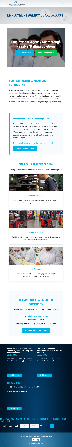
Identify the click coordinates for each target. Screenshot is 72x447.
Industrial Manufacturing (36, 195)
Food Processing (36, 269)
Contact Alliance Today (25, 148)
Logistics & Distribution (36, 232)
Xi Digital (41, 443)
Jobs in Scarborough (46, 53)
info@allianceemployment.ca (38, 316)
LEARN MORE (14, 375)
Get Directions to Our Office (36, 330)
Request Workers (24, 53)
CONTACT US (14, 408)
